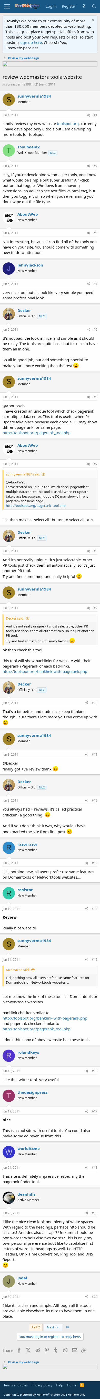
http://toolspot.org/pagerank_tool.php (37, 432)
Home (71, 1385)
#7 (95, 464)
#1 (95, 115)
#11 (94, 754)
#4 (95, 284)
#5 (95, 329)
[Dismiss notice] (92, 21)
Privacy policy (42, 1385)
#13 (94, 863)
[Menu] (7, 6)
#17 (94, 1111)
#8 (95, 551)
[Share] (88, 115)
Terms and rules (16, 1385)
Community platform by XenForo (44, 1394)
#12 (94, 800)
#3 (95, 233)
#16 (94, 1071)
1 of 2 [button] (36, 1327)
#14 (94, 909)
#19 (94, 1213)
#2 (95, 166)
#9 (95, 608)
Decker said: (15, 618)
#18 (94, 1167)
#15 (94, 959)
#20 (94, 1297)
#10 (94, 703)
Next (51, 1327)
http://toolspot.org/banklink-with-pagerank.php (45, 671)
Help (59, 1385)
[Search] (94, 6)
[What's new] (84, 6)
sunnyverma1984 (19, 84)
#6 (95, 397)
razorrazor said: (17, 969)
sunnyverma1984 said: (23, 474)
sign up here (31, 42)
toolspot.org (68, 123)
